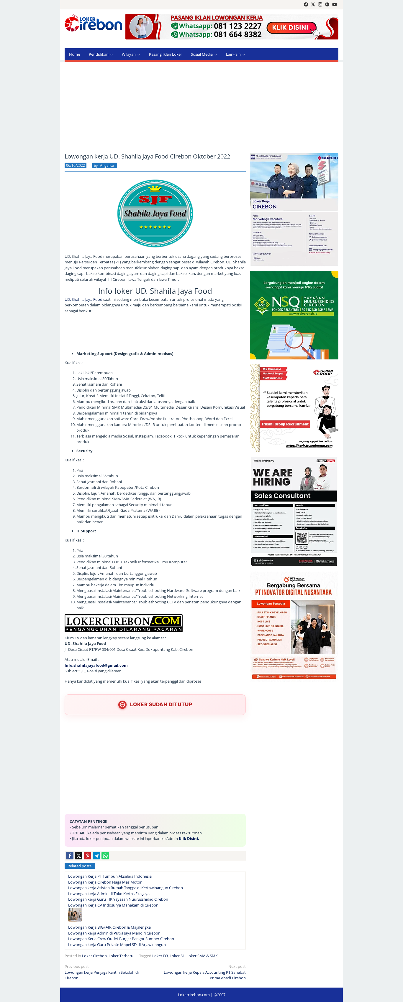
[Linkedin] (327, 4)
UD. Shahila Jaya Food (83, 299)
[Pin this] (87, 855)
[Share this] (69, 855)
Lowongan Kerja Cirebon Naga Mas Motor (105, 882)
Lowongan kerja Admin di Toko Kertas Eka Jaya (109, 893)
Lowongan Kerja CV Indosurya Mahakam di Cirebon (113, 905)
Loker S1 (177, 955)
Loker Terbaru (121, 955)
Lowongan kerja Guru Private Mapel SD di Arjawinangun (117, 944)
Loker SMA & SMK (202, 955)
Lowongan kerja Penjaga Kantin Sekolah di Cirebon (102, 972)
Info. (69, 665)
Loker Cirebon (94, 955)
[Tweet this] (78, 855)
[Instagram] (320, 4)
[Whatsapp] (105, 855)
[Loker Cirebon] (93, 23)
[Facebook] (305, 4)
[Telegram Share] (96, 855)
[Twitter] (313, 4)
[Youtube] (334, 4)
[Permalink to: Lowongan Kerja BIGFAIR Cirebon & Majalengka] (75, 916)
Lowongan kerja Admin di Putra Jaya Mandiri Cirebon (114, 933)
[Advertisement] (201, 107)
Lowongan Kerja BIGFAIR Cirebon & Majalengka (109, 927)
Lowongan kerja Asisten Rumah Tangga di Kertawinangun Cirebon (125, 887)
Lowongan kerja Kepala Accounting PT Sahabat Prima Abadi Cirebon (205, 972)
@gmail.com (116, 665)
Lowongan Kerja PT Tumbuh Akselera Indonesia (110, 876)
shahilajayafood (88, 665)
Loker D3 (160, 955)
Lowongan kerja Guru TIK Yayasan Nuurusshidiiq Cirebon (118, 899)
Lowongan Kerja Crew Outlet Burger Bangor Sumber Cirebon (121, 938)
